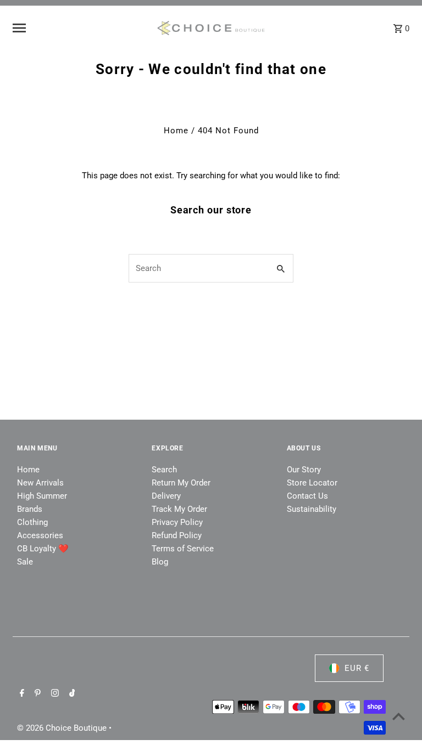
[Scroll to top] (398, 716)
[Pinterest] (36, 694)
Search (164, 470)
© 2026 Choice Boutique (63, 728)
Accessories (40, 535)
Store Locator (312, 483)
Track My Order (179, 509)
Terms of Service (183, 549)
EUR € (357, 668)
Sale (25, 562)
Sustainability (311, 509)
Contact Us (307, 496)
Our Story (304, 470)
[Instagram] (53, 694)
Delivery (166, 496)
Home (176, 131)
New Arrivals (40, 483)
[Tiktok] (70, 694)
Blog (160, 562)
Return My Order (181, 483)
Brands (29, 509)
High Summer (42, 496)
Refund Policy (177, 535)
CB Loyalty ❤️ (43, 549)
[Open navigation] (80, 28)
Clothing (32, 522)
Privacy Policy (177, 522)
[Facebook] (20, 694)
